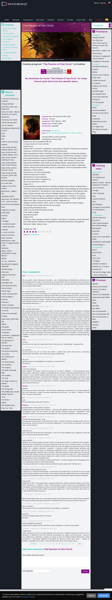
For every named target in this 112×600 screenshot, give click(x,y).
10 (69, 544)
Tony (94, 212)
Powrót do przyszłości (9, 294)
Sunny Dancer (97, 53)
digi (23, 276)
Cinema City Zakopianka (101, 294)
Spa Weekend (97, 204)
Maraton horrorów (8, 235)
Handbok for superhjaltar (101, 242)
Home (6, 20)
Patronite (99, 20)
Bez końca (96, 220)
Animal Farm (96, 252)
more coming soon (100, 275)
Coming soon (100, 167)
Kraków (98, 25)
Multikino (95, 322)
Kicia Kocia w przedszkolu (10, 204)
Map (90, 20)
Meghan (25, 386)
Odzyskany (96, 119)
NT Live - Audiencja (8, 261)
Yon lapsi (95, 190)
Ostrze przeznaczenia (9, 285)
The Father (5, 354)
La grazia (4, 229)
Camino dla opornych (9, 122)
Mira (93, 196)
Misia (24, 340)
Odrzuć (91, 596)
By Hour (61, 20)
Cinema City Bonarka (99, 287)
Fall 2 (94, 202)
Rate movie (34, 234)
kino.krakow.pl (17, 4)
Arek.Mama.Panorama (100, 66)
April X (94, 250)
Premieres (16, 20)
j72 (23, 397)
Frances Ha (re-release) (100, 75)
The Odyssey (7, 39)
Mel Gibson (34, 30)
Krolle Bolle (96, 78)
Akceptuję (104, 596)
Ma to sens (96, 258)
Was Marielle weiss (99, 94)
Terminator (5, 332)
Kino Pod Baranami (99, 311)
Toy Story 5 (5, 400)
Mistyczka (95, 231)
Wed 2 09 (52, 71)
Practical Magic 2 (98, 245)
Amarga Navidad (98, 37)
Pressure (95, 234)
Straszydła (7, 58)
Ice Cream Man (6, 183)
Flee (2, 139)
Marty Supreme (6, 238)
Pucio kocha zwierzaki (100, 97)
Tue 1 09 (48, 71)
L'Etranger (96, 261)
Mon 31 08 (43, 71)
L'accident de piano (8, 224)
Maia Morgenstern (64, 133)
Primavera (96, 99)
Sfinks (94, 328)
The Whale (5, 386)
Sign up (103, 3)
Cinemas (101, 280)
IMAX (94, 300)
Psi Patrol (6, 42)
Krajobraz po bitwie (8, 210)
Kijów (94, 303)
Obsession (5, 272)
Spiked (3, 324)
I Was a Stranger (98, 193)
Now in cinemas (9, 94)
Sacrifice (95, 69)
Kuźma (3, 218)
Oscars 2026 (80, 20)
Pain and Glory (6, 288)
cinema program (33, 59)
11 (73, 544)
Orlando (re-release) (99, 264)
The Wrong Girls (98, 102)
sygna (24, 366)
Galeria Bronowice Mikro (101, 297)
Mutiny (94, 72)
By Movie (50, 20)
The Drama (5, 348)
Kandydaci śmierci (7, 196)
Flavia (94, 107)
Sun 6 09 (69, 71)
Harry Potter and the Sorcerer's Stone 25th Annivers (100, 45)
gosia (24, 417)
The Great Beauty (7, 362)
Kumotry (4, 215)
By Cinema (40, 20)
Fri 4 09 (60, 71)
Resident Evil (96, 269)
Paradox (95, 325)
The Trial (4, 378)
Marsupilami (96, 228)
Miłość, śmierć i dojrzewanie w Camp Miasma (8, 253)
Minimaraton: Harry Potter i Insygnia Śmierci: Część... (10, 243)
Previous (34, 544)
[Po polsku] (109, 2)
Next (79, 544)
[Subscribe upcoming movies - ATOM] (106, 20)
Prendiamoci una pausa (100, 61)
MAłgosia (25, 405)
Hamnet (4, 144)
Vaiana (3, 402)
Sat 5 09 (65, 71)
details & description (46, 59)
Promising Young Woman (10, 308)
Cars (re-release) (98, 188)
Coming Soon (28, 20)
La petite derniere (98, 199)
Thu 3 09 (56, 71)
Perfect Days (6, 291)
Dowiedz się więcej (28, 597)
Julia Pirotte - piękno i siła (101, 51)
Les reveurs (96, 83)
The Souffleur (6, 375)
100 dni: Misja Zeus (99, 218)
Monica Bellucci (77, 133)
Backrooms (5, 117)
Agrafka (95, 284)
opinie (62, 59)
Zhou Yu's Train (6, 408)
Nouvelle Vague (98, 91)
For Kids (70, 20)
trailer (57, 59)
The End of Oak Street (100, 113)
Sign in (96, 3)
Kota (94, 255)
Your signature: (28, 571)
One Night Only (97, 126)
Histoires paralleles (99, 110)
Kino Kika (95, 306)
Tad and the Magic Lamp (101, 272)
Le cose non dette (8, 232)
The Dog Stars (97, 40)
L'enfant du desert (99, 80)
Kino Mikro (96, 308)
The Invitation (6, 365)
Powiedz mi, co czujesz (100, 266)
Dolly (94, 116)
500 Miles (95, 175)
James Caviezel (51, 133)
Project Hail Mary (7, 305)
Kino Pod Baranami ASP (100, 314)
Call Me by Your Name (9, 120)
